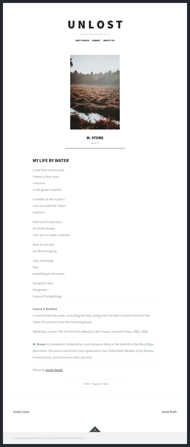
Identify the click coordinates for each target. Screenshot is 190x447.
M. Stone (104, 383)
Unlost (86, 383)
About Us (108, 40)
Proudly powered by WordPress (29, 438)
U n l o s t (95, 24)
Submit (96, 40)
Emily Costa (21, 412)
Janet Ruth (169, 412)
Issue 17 (95, 143)
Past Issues (82, 40)
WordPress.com (76, 438)
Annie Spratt (54, 370)
